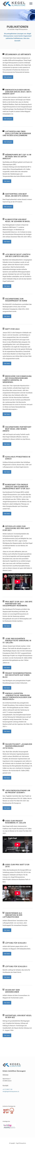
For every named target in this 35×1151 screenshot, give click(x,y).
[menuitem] (30, 3)
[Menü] (30, 3)
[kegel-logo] (14, 3)
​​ (7, 1089)
